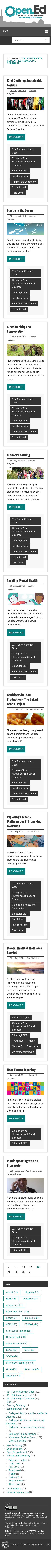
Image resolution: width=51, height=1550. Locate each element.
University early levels (23, 1052)
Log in (7, 1503)
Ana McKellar (33, 831)
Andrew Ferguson (35, 709)
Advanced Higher (21, 1017)
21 (9, 1272)
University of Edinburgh (15, 1515)
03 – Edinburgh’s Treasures (20, 1398)
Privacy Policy (18, 1533)
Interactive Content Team (35, 1523)
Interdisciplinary (20, 176)
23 (23, 1272)
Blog (9, 1402)
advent (12, 1292)
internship (32, 1318)
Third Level (17, 193)
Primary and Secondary (24, 182)
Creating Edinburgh (16, 1405)
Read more (16, 137)
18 (23, 1267)
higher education (17, 1311)
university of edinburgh (20, 1363)
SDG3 (11, 1350)
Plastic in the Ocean (20, 210)
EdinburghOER (19, 170)
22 (16, 1272)
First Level (14, 1467)
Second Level (19, 187)
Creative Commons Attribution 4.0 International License (26, 1518)
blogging (31, 1292)
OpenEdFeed (16, 1337)
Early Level (14, 1463)
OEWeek (31, 1324)
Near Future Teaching (21, 1070)
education (30, 1298)
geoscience (14, 1305)
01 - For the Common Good (22, 151)
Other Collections (17, 1441)
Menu (5, 30)
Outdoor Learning (18, 455)
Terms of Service (36, 1533)
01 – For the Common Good (20, 1392)
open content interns (18, 1331)
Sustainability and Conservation (19, 329)
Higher (32, 1041)
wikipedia (13, 1375)
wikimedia (31, 1369)
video (11, 1369)
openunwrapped (16, 1343)
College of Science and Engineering (24, 906)
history (11, 1318)
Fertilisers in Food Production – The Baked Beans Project (22, 699)
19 (30, 1267)
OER (11, 1324)
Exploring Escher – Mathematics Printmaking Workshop (24, 821)
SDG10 (12, 1356)
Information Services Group (22, 1437)
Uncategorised (14, 1488)
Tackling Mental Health (22, 580)
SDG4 (29, 1350)
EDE (11, 1298)
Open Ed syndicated (17, 1452)
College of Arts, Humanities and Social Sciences (23, 161)
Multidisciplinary (15, 1449)
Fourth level (18, 919)
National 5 (17, 1046)
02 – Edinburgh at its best (19, 1395)
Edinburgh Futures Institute (22, 1434)
